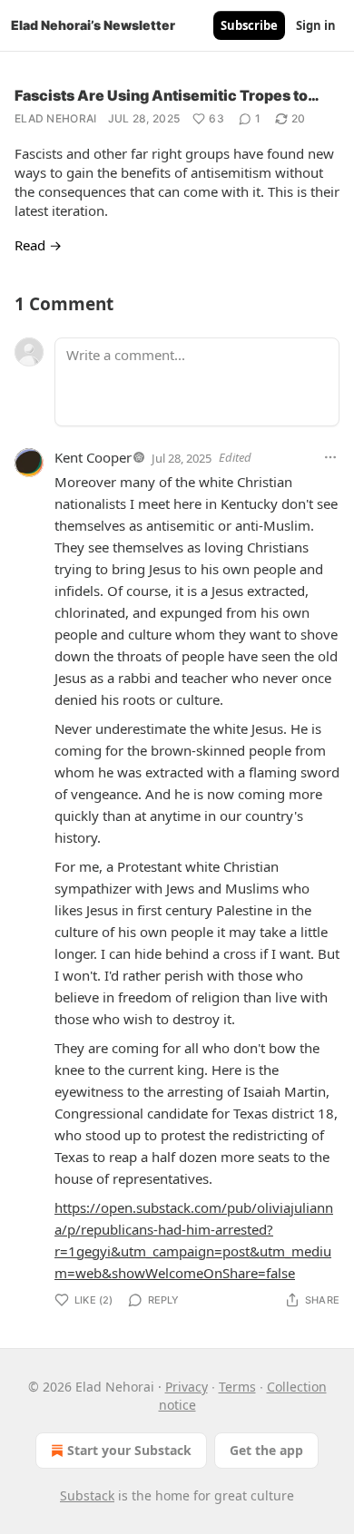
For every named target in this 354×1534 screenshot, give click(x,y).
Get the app (266, 1450)
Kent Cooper (93, 457)
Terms (237, 1386)
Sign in (316, 25)
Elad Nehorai (56, 118)
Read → (38, 245)
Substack (87, 1495)
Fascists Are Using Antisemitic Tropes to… (167, 95)
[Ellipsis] (330, 457)
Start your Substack (129, 1450)
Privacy (186, 1386)
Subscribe (249, 25)
